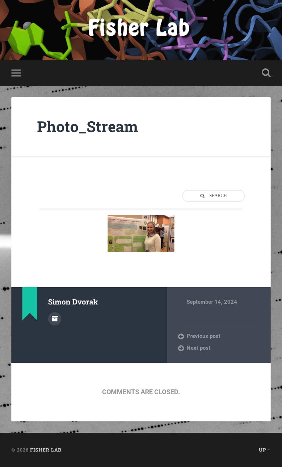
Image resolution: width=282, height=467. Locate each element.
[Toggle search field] (266, 72)
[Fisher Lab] (141, 30)
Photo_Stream (87, 126)
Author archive (54, 318)
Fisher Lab (45, 450)
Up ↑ (265, 450)
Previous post (203, 336)
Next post (198, 348)
